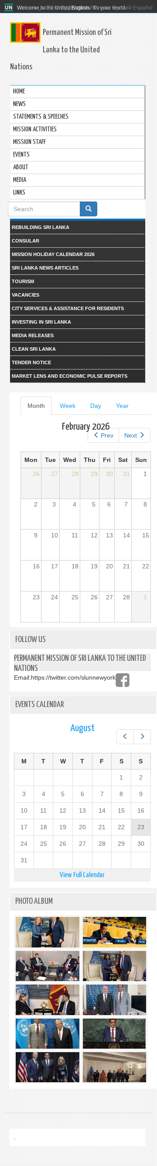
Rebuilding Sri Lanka (40, 227)
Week (67, 405)
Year (122, 405)
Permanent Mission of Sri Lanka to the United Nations (61, 49)
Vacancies (25, 294)
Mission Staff (29, 142)
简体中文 (59, 8)
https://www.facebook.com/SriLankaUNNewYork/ (123, 680)
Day (95, 405)
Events (21, 154)
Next (130, 435)
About (20, 167)
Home (19, 91)
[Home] (9, 8)
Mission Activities (35, 129)
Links (19, 192)
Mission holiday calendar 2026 (53, 254)
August (82, 728)
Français (100, 8)
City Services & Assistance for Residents (68, 308)
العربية (40, 8)
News (19, 104)
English (80, 8)
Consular (25, 240)
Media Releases (33, 335)
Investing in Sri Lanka (41, 322)
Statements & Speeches (40, 116)
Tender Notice (31, 362)
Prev (107, 435)
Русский (122, 8)
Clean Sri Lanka (34, 349)
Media (19, 180)
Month (39, 408)
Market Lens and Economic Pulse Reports (69, 376)
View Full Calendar (82, 875)
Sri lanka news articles (45, 267)
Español (143, 8)
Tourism (23, 281)
